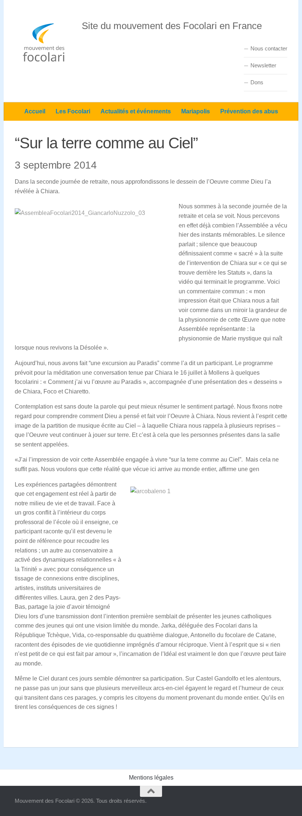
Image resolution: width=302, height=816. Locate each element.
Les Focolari (73, 111)
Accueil (34, 111)
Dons (256, 82)
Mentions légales (151, 777)
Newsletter (263, 65)
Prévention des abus (249, 111)
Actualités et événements (136, 111)
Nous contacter (268, 48)
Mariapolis (195, 111)
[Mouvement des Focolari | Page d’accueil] (44, 42)
